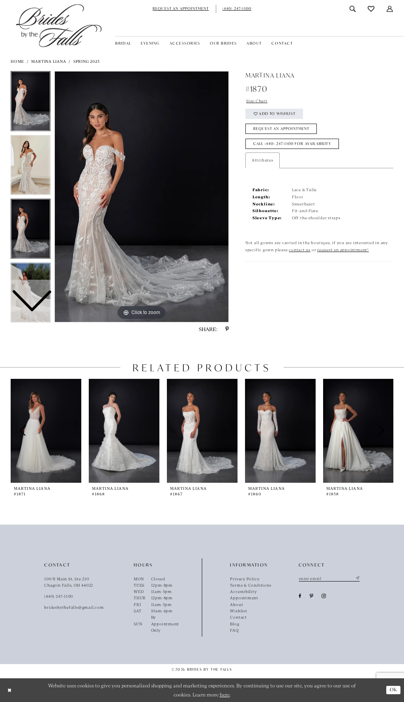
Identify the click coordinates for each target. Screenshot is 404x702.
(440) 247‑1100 (58, 596)
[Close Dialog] (9, 690)
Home (17, 61)
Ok (393, 690)
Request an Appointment (281, 128)
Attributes (262, 160)
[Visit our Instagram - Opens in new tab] (324, 596)
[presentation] (46, 431)
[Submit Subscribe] (357, 579)
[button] (390, 8)
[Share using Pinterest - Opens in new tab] (227, 329)
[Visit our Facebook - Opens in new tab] (300, 596)
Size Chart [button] (256, 101)
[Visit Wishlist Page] (371, 9)
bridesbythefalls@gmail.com (74, 607)
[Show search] (353, 8)
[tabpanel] (141, 197)
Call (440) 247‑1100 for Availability (292, 143)
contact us (299, 249)
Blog (234, 624)
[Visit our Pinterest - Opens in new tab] (312, 596)
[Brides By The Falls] (58, 25)
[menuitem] (181, 8)
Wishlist (238, 611)
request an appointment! (343, 249)
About (236, 604)
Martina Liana (48, 61)
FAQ (234, 630)
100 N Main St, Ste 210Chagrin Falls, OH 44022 (68, 582)
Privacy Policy (244, 579)
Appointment (244, 597)
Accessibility (243, 591)
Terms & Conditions (250, 585)
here (225, 694)
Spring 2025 (86, 61)
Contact (238, 617)
